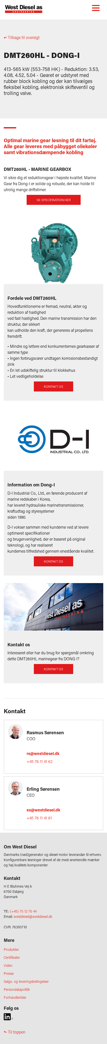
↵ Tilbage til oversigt (22, 37)
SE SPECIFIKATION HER (54, 200)
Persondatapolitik (17, 989)
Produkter (11, 949)
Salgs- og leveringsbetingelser (26, 981)
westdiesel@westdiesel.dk (33, 916)
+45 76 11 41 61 (39, 817)
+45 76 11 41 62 (40, 761)
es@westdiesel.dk (43, 809)
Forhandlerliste (15, 997)
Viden (8, 965)
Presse (9, 973)
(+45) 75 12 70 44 (23, 911)
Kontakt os (53, 386)
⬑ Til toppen (14, 1032)
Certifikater (12, 957)
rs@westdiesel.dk (43, 753)
